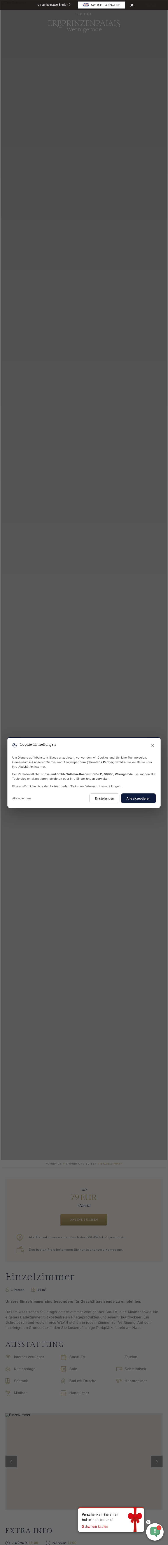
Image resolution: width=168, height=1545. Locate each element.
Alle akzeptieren (138, 798)
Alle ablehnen (21, 798)
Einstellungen (104, 798)
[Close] (132, 5)
